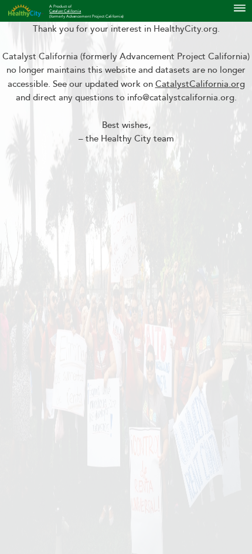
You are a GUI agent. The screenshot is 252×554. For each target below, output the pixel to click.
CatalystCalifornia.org (200, 84)
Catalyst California (65, 11)
